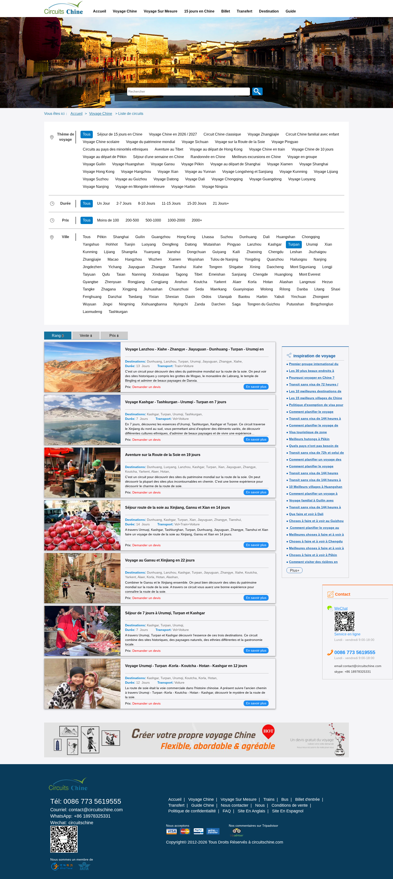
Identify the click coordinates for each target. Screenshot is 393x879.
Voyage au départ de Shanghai (235, 164)
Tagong (182, 274)
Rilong (285, 289)
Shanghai (121, 237)
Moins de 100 (108, 220)
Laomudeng (92, 312)
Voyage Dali (195, 179)
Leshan (296, 252)
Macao (113, 259)
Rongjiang (136, 282)
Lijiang (109, 252)
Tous (87, 134)
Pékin (101, 237)
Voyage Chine (125, 11)
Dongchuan (196, 252)
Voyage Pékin (192, 164)
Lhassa (208, 237)
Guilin (140, 237)
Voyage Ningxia (215, 187)
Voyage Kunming (293, 172)
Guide (291, 11)
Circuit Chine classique (222, 134)
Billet (225, 11)
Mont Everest (309, 274)
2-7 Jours (123, 203)
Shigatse (236, 267)
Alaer (237, 282)
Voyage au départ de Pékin (104, 157)
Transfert (244, 11)
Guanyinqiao (243, 289)
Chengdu (275, 252)
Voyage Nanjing (96, 187)
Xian (328, 244)
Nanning (139, 274)
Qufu (106, 274)
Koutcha (200, 282)
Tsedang (135, 297)
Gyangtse (90, 282)
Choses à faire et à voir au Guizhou (316, 521)
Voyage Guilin (94, 164)
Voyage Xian (168, 172)
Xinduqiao (160, 274)
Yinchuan (298, 297)
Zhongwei (321, 297)
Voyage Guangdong (265, 179)
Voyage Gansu (163, 164)
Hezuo (327, 282)
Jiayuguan (136, 267)
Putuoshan (295, 304)
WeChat (341, 608)
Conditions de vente (290, 805)
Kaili (236, 252)
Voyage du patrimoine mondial (150, 142)
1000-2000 (176, 220)
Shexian (172, 297)
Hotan (268, 282)
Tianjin (129, 244)
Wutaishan (212, 244)
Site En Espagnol (287, 811)
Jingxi (107, 304)
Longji (327, 267)
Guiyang (219, 252)
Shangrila (129, 252)
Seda (199, 289)
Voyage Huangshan (128, 164)
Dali (266, 237)
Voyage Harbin (183, 187)
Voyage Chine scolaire (101, 142)
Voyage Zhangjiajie (263, 134)
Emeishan (217, 274)
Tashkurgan (118, 312)
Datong (191, 244)
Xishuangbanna (154, 304)
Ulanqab (225, 297)
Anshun (181, 282)
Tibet (198, 274)
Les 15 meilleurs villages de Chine (315, 398)
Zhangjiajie (92, 259)
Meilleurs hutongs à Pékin (309, 439)
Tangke (89, 289)
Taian (120, 274)
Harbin (262, 297)
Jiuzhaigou (317, 252)
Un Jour (103, 203)
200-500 (132, 220)
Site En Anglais (251, 811)
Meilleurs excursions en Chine (256, 157)
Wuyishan (196, 259)
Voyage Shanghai (313, 164)
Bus (284, 799)
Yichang (114, 267)
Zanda (199, 304)
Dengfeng (170, 244)
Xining (255, 267)
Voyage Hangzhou (136, 172)
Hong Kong (186, 237)
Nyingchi (181, 304)
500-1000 (153, 220)
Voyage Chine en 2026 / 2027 (173, 134)
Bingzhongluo (322, 304)
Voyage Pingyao (285, 142)
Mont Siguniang (303, 267)
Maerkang (218, 289)
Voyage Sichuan (195, 142)
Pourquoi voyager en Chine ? (312, 377)
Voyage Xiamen (280, 164)
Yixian (154, 297)
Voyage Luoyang (301, 179)
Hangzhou (133, 259)
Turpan (294, 244)
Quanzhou (275, 259)
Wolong (266, 289)
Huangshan (285, 237)
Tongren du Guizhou (263, 304)
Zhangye (158, 267)
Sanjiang (239, 274)
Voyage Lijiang (326, 172)
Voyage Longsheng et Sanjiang (247, 172)
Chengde (260, 274)
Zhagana (108, 289)
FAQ (227, 811)
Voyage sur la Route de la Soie (240, 142)
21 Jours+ (221, 203)
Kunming (90, 252)
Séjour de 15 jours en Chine (119, 134)
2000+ (197, 220)
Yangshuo (91, 244)
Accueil (99, 11)
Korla (252, 282)
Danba (302, 289)
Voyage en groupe (302, 157)
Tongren (215, 267)
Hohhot (112, 244)
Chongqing (311, 237)
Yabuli (279, 297)
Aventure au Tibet (169, 149)
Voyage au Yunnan (200, 172)
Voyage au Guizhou (131, 179)
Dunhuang (248, 237)
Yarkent (220, 282)
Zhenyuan (113, 282)
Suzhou (226, 237)
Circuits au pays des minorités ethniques (115, 149)
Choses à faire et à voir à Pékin (313, 555)
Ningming (127, 304)
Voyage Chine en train (267, 149)
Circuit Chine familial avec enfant (312, 134)
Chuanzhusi (179, 289)
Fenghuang (92, 297)
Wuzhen (155, 259)
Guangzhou (160, 237)
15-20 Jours (196, 203)
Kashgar (275, 244)
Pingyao (234, 244)
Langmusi (307, 282)
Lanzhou (254, 244)
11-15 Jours (171, 203)
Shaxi (335, 289)
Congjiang (159, 282)
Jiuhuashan (153, 289)
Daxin (190, 297)
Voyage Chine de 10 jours (312, 149)
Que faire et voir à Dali (306, 514)
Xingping (129, 289)
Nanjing (320, 259)
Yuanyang (152, 252)
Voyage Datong (166, 179)
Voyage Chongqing (227, 179)
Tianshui (179, 267)
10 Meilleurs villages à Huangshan (315, 487)
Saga (236, 304)
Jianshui (173, 252)
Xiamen (175, 259)
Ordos (206, 297)
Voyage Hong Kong (98, 172)
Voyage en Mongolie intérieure (140, 187)
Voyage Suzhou (95, 179)
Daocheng (275, 267)
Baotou (244, 297)
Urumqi (312, 244)
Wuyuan (89, 304)
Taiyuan (89, 274)
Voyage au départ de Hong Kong (216, 149)
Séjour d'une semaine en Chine (158, 157)
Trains (269, 799)
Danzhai (115, 297)
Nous (260, 805)
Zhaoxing (254, 252)
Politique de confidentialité (192, 811)
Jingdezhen (92, 267)
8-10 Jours (146, 203)
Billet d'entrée (307, 799)
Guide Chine (202, 805)
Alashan (286, 282)
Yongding (252, 259)
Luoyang (149, 244)
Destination (269, 11)
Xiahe (197, 267)
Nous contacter (234, 805)
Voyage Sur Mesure (160, 11)
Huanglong (283, 274)
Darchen (218, 304)
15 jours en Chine (199, 11)
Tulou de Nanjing (224, 259)
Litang (319, 289)
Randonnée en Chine (208, 157)
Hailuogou (298, 259)
